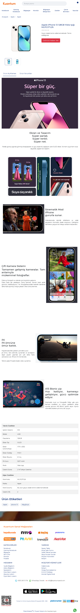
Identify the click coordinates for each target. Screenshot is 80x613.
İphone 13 (14, 504)
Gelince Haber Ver (51, 40)
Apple (5, 504)
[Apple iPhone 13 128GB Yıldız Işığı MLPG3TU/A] (21, 38)
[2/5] (43, 30)
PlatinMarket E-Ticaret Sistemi (34, 611)
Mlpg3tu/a (25, 504)
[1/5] (42, 30)
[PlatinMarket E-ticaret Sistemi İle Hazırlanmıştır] (55, 601)
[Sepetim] (77, 3)
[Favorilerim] (73, 3)
